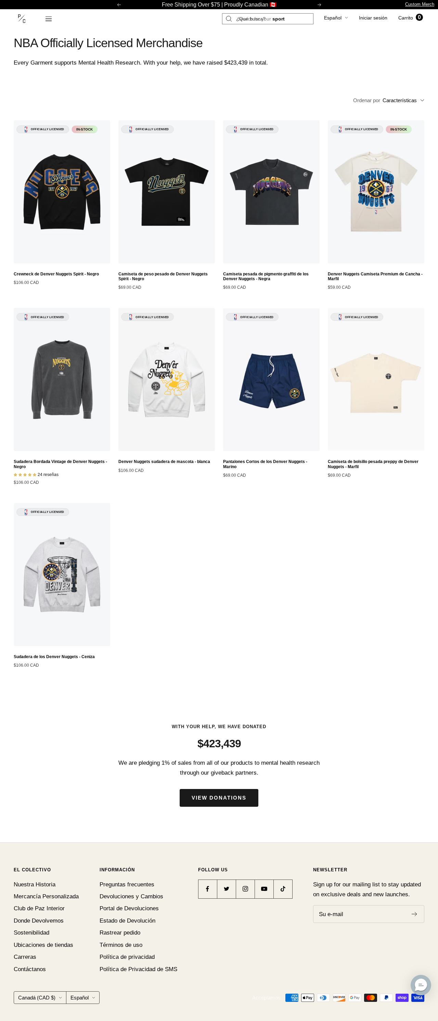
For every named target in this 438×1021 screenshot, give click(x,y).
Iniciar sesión (373, 18)
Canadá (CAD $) (36, 997)
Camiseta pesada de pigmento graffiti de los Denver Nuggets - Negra (266, 276)
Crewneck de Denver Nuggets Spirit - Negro (56, 274)
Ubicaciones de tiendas (43, 945)
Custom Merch (419, 4)
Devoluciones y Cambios (131, 896)
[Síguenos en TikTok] (282, 889)
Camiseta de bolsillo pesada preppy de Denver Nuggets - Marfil (373, 464)
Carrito (409, 18)
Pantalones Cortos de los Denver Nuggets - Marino (265, 464)
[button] (421, 985)
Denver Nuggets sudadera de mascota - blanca (164, 461)
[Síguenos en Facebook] (207, 889)
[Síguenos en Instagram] (245, 889)
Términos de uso (121, 945)
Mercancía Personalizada (46, 896)
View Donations (219, 798)
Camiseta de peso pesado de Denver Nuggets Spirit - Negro (163, 276)
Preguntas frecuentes (127, 884)
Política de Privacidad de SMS (138, 969)
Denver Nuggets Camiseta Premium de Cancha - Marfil (375, 276)
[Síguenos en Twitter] (226, 889)
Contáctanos (30, 969)
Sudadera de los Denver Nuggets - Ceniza (54, 656)
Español (333, 18)
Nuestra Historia (34, 884)
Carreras (25, 957)
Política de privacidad (127, 957)
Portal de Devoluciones (129, 908)
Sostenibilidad (31, 932)
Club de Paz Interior (39, 908)
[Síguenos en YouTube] (264, 889)
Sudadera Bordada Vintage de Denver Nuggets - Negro (60, 464)
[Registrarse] (414, 914)
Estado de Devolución (127, 920)
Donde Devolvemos (39, 920)
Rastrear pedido (120, 932)
